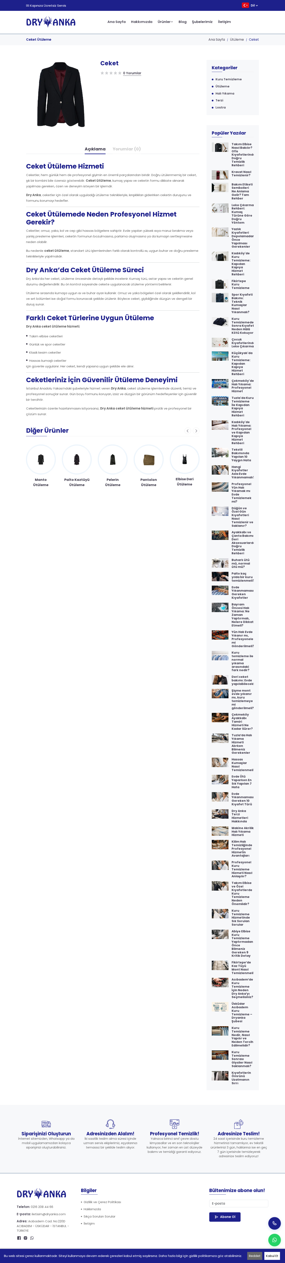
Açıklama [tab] (95, 149)
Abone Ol (227, 1217)
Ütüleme (237, 39)
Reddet (255, 1256)
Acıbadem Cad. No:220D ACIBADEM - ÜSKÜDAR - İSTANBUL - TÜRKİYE (43, 1226)
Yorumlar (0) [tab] (127, 149)
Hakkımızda (141, 21)
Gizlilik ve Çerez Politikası (102, 1202)
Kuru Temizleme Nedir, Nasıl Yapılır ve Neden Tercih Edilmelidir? (242, 1036)
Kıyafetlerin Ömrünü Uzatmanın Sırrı (241, 1078)
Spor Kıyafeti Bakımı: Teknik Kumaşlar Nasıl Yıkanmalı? (242, 303)
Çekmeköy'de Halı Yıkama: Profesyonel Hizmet (243, 386)
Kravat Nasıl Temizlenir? (241, 173)
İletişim (224, 21)
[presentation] (187, 430)
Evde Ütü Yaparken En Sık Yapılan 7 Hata (242, 782)
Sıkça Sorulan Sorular (99, 1216)
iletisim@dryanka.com (49, 1214)
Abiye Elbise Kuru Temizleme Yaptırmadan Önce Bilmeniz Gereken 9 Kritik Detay (242, 944)
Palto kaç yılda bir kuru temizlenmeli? (243, 577)
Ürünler (164, 21)
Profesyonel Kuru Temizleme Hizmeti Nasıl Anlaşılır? (242, 869)
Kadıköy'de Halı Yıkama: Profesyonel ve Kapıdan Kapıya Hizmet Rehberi (241, 432)
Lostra (221, 107)
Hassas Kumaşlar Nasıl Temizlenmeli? (243, 765)
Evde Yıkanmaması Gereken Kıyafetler (243, 593)
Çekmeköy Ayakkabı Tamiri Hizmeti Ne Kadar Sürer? (242, 721)
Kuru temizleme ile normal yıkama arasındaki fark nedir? (242, 661)
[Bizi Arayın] (274, 1223)
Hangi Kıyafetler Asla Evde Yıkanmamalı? (243, 472)
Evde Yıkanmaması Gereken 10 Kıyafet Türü (243, 799)
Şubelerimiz (202, 21)
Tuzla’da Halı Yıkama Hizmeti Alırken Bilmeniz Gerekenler (242, 744)
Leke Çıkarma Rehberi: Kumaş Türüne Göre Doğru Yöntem (243, 213)
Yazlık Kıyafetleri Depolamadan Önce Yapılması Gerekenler (243, 237)
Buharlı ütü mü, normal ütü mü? (241, 563)
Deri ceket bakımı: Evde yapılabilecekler (245, 680)
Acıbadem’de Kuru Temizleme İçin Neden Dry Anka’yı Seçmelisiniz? (242, 988)
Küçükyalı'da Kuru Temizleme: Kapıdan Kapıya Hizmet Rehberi (242, 363)
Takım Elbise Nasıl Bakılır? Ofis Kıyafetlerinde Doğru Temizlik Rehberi (243, 154)
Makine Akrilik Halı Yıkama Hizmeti (243, 831)
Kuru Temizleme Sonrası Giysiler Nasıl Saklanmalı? (242, 1059)
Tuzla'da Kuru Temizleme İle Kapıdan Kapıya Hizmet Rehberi (243, 406)
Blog (183, 21)
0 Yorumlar (132, 73)
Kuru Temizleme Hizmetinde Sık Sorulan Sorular (241, 917)
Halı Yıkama (225, 93)
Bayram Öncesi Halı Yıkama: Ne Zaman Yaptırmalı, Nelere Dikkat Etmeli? (242, 615)
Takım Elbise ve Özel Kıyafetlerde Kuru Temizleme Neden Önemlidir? (242, 893)
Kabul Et (272, 1256)
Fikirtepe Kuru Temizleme (241, 284)
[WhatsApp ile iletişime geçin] (274, 1240)
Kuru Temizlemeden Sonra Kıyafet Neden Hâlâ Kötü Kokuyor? (244, 326)
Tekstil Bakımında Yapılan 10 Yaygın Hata (241, 455)
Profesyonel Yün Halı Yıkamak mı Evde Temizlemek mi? (241, 492)
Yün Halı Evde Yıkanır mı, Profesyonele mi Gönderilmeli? (243, 639)
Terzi (219, 100)
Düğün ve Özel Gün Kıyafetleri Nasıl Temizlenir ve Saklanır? (242, 517)
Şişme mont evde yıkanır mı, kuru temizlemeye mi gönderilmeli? (243, 699)
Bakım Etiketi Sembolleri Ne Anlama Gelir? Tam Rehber (242, 191)
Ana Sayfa (116, 21)
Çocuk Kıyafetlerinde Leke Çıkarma (243, 343)
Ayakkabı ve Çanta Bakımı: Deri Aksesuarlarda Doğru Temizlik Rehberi (243, 543)
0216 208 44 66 (42, 1207)
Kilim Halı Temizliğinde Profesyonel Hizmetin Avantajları (242, 848)
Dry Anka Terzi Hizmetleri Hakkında (240, 816)
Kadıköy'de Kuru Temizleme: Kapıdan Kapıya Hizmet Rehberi (241, 264)
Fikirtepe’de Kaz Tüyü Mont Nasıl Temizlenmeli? (243, 968)
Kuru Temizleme (229, 79)
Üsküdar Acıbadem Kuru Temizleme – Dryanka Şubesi (242, 1012)
